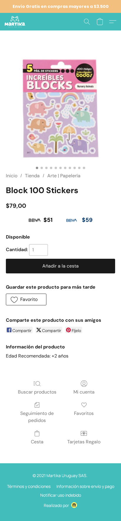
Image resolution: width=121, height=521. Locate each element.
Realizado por (56, 505)
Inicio (11, 176)
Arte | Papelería (63, 176)
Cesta (37, 442)
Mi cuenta (84, 392)
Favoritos (84, 413)
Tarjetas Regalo (83, 442)
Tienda (32, 176)
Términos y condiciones (29, 486)
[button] (15, 21)
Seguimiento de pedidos (37, 416)
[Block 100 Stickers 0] (60, 108)
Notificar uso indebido (60, 495)
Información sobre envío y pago (85, 486)
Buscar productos (37, 392)
